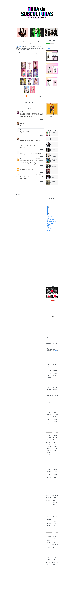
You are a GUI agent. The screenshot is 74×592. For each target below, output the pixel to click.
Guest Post (49, 474)
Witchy (49, 554)
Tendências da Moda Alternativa (55, 544)
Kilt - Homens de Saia (55, 482)
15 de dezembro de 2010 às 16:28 (38, 158)
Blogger (56, 350)
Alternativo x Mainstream (49, 370)
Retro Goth (49, 519)
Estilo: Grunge (55, 435)
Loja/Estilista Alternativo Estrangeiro (49, 488)
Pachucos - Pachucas (48, 509)
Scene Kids (55, 528)
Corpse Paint (49, 395)
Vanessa (48, 239)
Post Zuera (55, 513)
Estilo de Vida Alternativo (55, 425)
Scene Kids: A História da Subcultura (54, 133)
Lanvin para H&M (49, 231)
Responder (41, 135)
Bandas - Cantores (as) (49, 377)
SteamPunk (55, 533)
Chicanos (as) (49, 389)
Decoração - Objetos (55, 412)
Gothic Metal (55, 469)
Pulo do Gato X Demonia (50, 243)
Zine (55, 554)
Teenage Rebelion (49, 228)
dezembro (48, 215)
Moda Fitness (55, 497)
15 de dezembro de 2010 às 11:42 (38, 137)
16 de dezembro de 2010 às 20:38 (38, 174)
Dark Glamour (49, 409)
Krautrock (49, 484)
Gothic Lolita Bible (49, 469)
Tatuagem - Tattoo (55, 542)
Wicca (49, 552)
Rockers (55, 525)
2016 (47, 208)
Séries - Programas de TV (48, 542)
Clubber (55, 392)
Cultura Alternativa (55, 399)
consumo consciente (49, 557)
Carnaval (49, 387)
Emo (48, 421)
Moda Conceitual (48, 497)
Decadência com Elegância (50, 219)
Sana (21, 129)
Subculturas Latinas (55, 538)
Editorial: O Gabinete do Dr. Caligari (51, 217)
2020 (47, 204)
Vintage (49, 550)
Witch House (55, 552)
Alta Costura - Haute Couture (55, 368)
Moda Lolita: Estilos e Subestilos (54, 177)
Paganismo (55, 509)
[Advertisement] (51, 94)
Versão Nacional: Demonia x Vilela (51, 242)
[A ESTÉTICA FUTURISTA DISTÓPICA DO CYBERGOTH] (37, 32)
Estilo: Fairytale (55, 433)
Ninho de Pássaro (49, 229)
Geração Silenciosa (55, 464)
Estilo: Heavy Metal (55, 437)
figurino (55, 559)
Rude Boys (48, 528)
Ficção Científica (48, 462)
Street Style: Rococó (49, 216)
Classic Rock (48, 226)
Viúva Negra (48, 227)
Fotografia (55, 462)
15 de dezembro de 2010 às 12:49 (38, 151)
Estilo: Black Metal (49, 433)
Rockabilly (48, 525)
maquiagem (55, 564)
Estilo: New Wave (48, 442)
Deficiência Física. (49, 414)
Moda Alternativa (49, 495)
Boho (55, 380)
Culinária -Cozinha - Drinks (55, 397)
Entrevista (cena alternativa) (48, 423)
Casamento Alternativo (55, 387)
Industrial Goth (48, 480)
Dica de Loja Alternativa (55, 416)
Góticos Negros (55, 474)
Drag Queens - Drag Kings (49, 419)
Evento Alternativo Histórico (49, 458)
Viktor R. (21, 111)
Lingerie (49, 486)
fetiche (49, 559)
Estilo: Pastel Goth (55, 442)
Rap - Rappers (55, 516)
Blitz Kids (48, 380)
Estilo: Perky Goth (49, 444)
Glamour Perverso (49, 225)
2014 (47, 210)
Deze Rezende (22, 122)
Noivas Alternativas (49, 507)
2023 (47, 201)
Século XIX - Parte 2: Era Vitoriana (54, 182)
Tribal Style (55, 547)
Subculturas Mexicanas (49, 540)
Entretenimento (55, 421)
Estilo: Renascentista (49, 450)
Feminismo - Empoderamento (55, 460)
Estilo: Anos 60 (55, 428)
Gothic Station (55, 471)
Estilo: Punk (49, 446)
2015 (47, 209)
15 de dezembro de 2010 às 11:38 (38, 129)
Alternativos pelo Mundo (55, 370)
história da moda (48, 562)
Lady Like (55, 484)
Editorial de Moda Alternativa (55, 419)
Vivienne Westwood (55, 550)
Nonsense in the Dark (50, 237)
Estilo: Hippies (49, 439)
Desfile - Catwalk (55, 414)
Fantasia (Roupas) (48, 460)
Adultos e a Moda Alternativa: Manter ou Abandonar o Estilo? (54, 161)
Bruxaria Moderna (49, 384)
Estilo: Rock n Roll (55, 450)
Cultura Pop (55, 401)
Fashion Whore (49, 234)
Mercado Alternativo (55, 492)
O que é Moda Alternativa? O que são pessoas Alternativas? (54, 155)
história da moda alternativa (55, 562)
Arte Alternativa (55, 373)
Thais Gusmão (29, 53)
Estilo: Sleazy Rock (49, 454)
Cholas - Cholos (55, 389)
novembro (48, 244)
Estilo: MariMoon (49, 232)
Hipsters (55, 477)
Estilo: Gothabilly (49, 435)
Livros (55, 486)
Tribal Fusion (49, 547)
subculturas (55, 567)
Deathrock (48, 412)
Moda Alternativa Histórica (55, 495)
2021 (47, 203)
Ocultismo (55, 507)
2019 (47, 205)
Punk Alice (48, 240)
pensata (49, 567)
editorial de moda (55, 557)
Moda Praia (55, 500)
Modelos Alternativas (55, 502)
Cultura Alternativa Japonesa (49, 402)
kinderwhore (49, 564)
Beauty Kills (48, 220)
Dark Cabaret (55, 407)
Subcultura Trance (49, 538)
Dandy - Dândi (49, 407)
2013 (47, 211)
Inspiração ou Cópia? (55, 480)
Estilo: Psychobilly (55, 444)
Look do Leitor (49, 490)
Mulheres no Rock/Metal (55, 504)
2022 (47, 202)
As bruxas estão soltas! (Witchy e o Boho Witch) (54, 149)
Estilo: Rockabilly (48, 452)
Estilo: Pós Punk (55, 448)
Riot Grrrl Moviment (55, 523)
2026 (47, 199)
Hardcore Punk (49, 477)
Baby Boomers (55, 375)
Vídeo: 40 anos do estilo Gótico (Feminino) (54, 144)
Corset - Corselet (55, 395)
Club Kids (49, 392)
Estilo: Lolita (55, 439)
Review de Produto (55, 521)
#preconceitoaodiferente (49, 366)
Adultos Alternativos (49, 368)
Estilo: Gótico (49, 437)
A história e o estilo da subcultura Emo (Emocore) (54, 171)
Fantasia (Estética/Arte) (55, 458)
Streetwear (49, 536)
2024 (47, 200)
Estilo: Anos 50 (49, 428)
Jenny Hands (48, 230)
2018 (47, 206)
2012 (47, 212)
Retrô (55, 519)
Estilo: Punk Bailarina (55, 446)
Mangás (55, 490)
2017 (47, 207)
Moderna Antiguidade (50, 235)
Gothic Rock (49, 471)
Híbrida (48, 218)
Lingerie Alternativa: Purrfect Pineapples (52, 233)
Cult (49, 399)
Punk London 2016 (49, 516)
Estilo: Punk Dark (49, 448)
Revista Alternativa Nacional (49, 523)
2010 (47, 214)
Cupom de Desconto (55, 404)
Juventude (48, 482)
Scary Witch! (48, 238)
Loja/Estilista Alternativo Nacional (55, 488)
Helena (21, 158)
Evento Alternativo (55, 456)
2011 (47, 213)
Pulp (47, 236)
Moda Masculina (48, 500)
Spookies (49, 533)
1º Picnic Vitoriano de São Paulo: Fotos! (54, 166)
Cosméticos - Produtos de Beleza (49, 397)
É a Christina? (49, 224)
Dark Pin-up (55, 409)
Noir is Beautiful (49, 241)
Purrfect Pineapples (18, 46)
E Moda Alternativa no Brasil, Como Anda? (54, 139)
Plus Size (49, 513)
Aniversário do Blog (49, 373)
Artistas (49, 375)
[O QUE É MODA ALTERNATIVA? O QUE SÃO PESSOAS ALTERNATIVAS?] (51, 32)
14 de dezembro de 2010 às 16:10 (38, 111)
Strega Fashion (55, 536)
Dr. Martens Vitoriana (50, 223)
